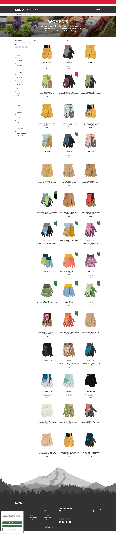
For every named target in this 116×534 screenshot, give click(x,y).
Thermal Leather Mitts (47, 62)
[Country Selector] (100, 2)
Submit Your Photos (48, 517)
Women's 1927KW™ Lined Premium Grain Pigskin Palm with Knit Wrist (90, 124)
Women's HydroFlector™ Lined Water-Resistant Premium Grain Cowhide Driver (47, 453)
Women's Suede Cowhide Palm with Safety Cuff (69, 241)
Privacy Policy (32, 521)
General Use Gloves (47, 92)
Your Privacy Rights (12, 529)
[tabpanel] (58, 249)
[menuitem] (30, 9)
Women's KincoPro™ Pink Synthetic (90, 152)
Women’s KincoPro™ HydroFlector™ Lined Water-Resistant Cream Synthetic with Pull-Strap (69, 363)
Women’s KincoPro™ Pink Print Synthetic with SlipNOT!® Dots (47, 333)
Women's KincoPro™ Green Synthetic (47, 93)
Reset (35, 40)
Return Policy (46, 515)
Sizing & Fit (25, 14)
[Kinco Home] (19, 9)
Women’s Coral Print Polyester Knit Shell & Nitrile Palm (90, 423)
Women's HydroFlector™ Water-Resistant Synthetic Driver (69, 213)
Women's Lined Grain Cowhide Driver (90, 332)
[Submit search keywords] (92, 10)
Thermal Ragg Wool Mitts (90, 391)
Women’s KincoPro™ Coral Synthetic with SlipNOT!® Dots (90, 213)
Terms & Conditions (33, 519)
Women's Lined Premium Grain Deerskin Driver (47, 124)
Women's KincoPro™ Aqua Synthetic (69, 123)
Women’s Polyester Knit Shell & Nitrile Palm (69, 332)
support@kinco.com (49, 527)
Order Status (46, 510)
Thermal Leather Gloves (47, 121)
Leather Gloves (90, 62)
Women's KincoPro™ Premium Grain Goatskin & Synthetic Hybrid (69, 393)
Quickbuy (47, 58)
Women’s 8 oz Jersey (47, 272)
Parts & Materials (33, 512)
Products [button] (29, 9)
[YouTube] (67, 522)
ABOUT (31, 508)
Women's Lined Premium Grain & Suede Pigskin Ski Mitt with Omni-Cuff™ (47, 64)
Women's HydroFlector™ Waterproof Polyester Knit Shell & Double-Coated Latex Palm (47, 243)
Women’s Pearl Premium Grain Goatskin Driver (47, 423)
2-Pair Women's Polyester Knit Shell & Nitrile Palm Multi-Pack (47, 213)
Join (90, 511)
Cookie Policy (9, 520)
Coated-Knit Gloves (69, 62)
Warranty (46, 512)
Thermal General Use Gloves (90, 181)
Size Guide (32, 515)
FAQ (30, 510)
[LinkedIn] (70, 522)
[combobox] (86, 9)
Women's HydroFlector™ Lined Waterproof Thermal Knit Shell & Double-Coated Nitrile (69, 94)
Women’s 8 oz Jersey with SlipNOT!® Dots (69, 271)
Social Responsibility (33, 517)
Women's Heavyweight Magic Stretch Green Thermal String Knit (47, 303)
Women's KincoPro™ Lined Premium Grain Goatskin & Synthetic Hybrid (47, 393)
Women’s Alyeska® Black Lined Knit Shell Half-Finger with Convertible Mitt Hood (91, 393)
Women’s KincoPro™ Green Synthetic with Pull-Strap (68, 423)
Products (20, 14)
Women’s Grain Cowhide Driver (69, 182)
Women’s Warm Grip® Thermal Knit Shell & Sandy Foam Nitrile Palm (90, 453)
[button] (88, 5)
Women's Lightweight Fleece (47, 361)
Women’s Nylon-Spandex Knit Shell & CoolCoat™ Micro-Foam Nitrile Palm (69, 64)
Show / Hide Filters (18, 40)
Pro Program (46, 521)
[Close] (22, 512)
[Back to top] (99, 509)
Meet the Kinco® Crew (48, 519)
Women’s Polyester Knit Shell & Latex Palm (90, 93)
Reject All (12, 526)
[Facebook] (60, 522)
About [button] (36, 9)
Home (17, 14)
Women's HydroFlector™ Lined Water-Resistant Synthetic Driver (90, 183)
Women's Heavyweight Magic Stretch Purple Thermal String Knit (91, 273)
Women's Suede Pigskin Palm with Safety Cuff (47, 152)
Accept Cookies (12, 522)
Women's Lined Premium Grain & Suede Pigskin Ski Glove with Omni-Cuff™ (69, 453)
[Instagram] (63, 522)
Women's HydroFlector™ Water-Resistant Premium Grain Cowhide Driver (47, 183)
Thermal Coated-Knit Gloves (69, 92)
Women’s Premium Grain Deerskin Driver (91, 63)
